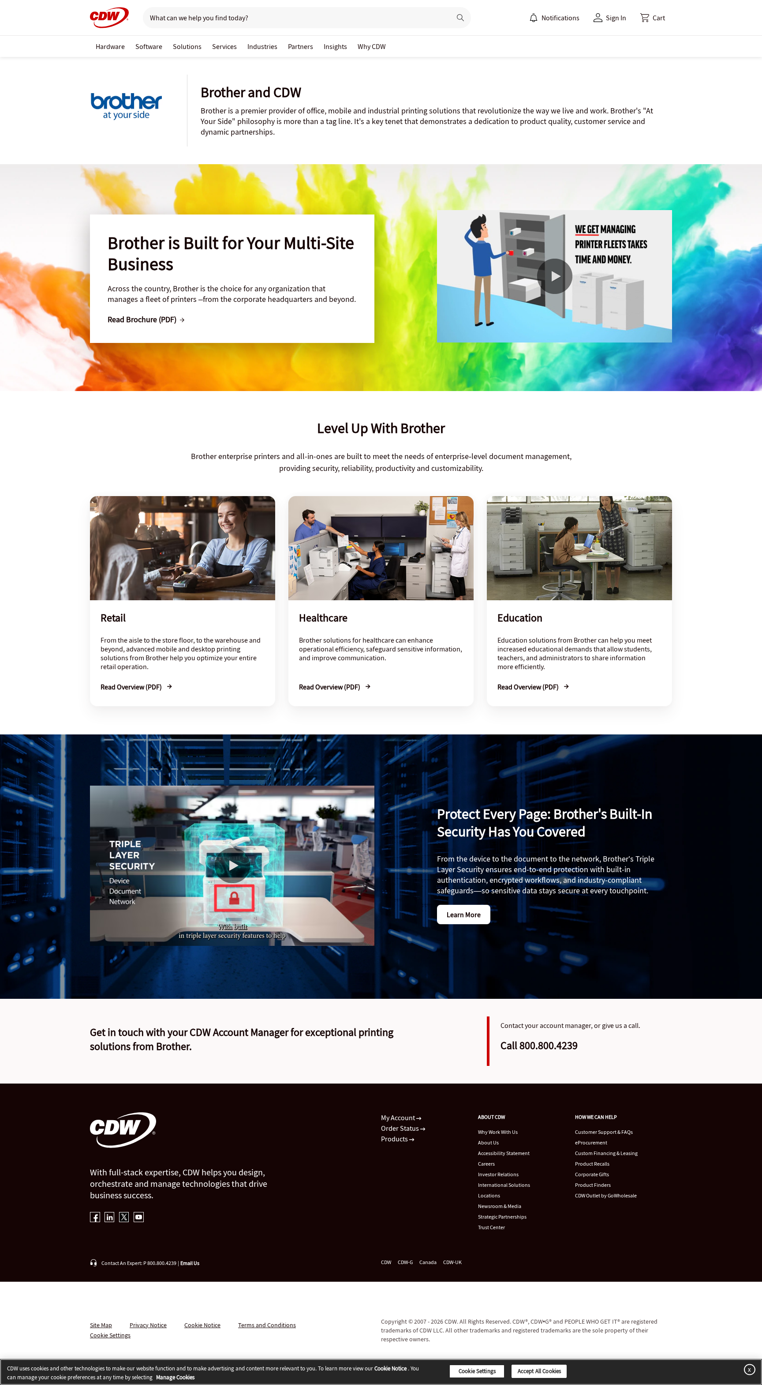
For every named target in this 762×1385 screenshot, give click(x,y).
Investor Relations (498, 1174)
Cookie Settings (477, 1371)
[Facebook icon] (95, 1218)
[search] (293, 17)
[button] (652, 17)
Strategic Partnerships (502, 1216)
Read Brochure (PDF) (142, 319)
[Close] (748, 1369)
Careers (486, 1163)
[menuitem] (533, 17)
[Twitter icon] (124, 1218)
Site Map (101, 1325)
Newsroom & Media (499, 1206)
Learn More (464, 914)
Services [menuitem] (224, 46)
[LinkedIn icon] (110, 1218)
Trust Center (491, 1227)
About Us (488, 1142)
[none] (110, 46)
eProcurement (591, 1142)
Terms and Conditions (267, 1325)
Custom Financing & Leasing (606, 1153)
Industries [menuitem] (262, 46)
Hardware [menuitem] (110, 46)
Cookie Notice (202, 1325)
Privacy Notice (148, 1325)
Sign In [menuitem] (616, 17)
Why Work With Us (498, 1132)
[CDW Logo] (109, 17)
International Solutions (504, 1185)
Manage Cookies (175, 1377)
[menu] (554, 17)
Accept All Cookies (539, 1371)
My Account (398, 1117)
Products (395, 1138)
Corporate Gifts (592, 1174)
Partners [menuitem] (300, 46)
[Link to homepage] (109, 17)
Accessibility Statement (504, 1153)
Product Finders (593, 1185)
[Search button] (460, 18)
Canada (428, 1262)
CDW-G (405, 1262)
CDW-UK (452, 1262)
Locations (489, 1195)
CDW (386, 1262)
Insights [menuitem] (335, 46)
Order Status (400, 1128)
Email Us (189, 1263)
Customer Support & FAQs (604, 1132)
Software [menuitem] (148, 46)
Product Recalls (592, 1163)
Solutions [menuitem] (187, 46)
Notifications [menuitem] (560, 17)
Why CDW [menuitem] (372, 46)
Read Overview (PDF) (132, 686)
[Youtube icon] (139, 1218)
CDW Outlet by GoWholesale (606, 1195)
